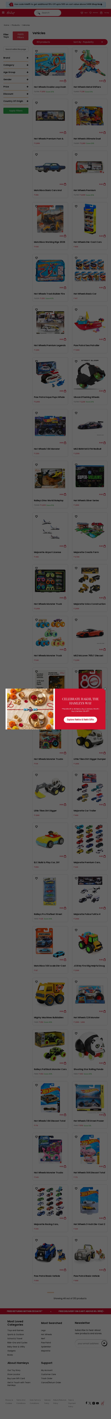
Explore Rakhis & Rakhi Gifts (80, 719)
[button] (105, 688)
